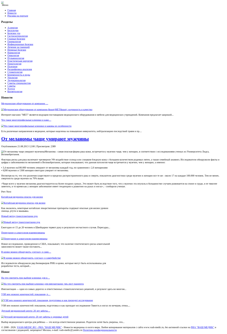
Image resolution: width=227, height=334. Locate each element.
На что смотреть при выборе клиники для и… (25, 278)
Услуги (11, 88)
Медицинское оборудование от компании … (24, 103)
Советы (11, 86)
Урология (12, 77)
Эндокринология (16, 80)
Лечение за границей (18, 47)
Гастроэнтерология (17, 36)
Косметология (14, 91)
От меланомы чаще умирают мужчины (45, 138)
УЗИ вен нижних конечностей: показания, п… (25, 294)
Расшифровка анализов (19, 69)
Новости (12, 13)
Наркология (13, 52)
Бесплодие (13, 30)
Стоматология (14, 72)
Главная (11, 10)
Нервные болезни (16, 50)
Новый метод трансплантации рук (19, 216)
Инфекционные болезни (20, 44)
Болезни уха (13, 33)
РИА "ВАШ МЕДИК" (202, 327)
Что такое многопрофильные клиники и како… (26, 120)
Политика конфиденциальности (100, 330)
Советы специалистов (19, 83)
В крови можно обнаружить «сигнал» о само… (26, 252)
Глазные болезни (16, 38)
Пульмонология (15, 58)
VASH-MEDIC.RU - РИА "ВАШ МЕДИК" (39, 327)
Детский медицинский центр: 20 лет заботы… (25, 310)
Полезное (12, 66)
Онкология (13, 55)
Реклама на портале (17, 15)
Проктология (14, 63)
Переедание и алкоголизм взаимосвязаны (23, 232)
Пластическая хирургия (19, 61)
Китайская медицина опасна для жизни (22, 197)
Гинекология (14, 41)
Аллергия (12, 27)
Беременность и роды (18, 75)
